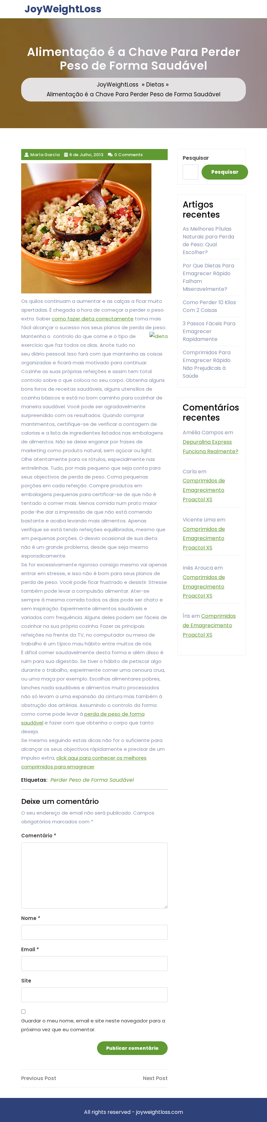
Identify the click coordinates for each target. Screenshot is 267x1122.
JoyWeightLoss (63, 9)
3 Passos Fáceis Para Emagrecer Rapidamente (209, 331)
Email (30, 949)
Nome (30, 918)
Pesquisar (196, 158)
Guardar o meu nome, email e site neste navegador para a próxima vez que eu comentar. (93, 1025)
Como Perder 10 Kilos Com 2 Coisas (209, 306)
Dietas (155, 84)
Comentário (38, 835)
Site (26, 980)
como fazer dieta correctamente (93, 318)
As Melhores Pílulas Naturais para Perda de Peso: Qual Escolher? (208, 240)
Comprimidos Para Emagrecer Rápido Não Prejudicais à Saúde (207, 364)
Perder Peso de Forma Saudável (92, 780)
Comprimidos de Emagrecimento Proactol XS (204, 490)
